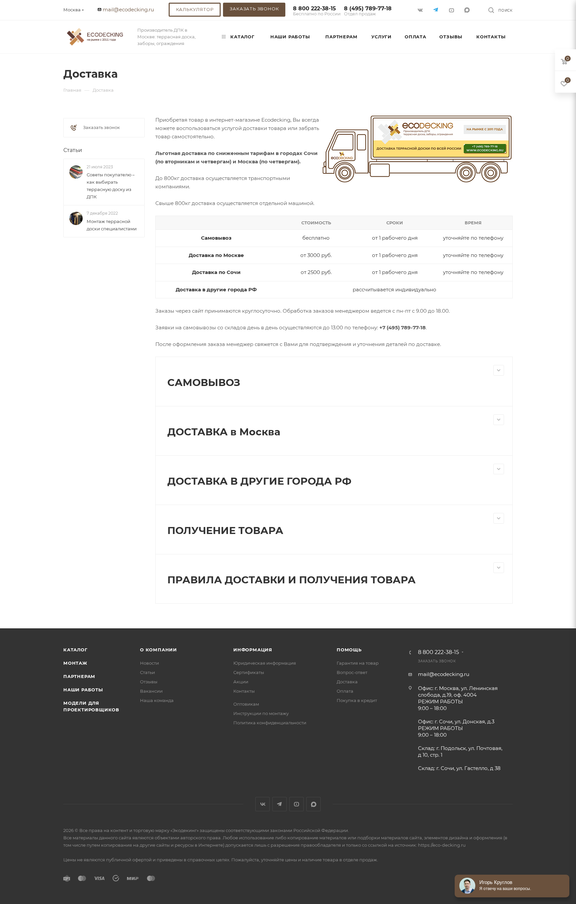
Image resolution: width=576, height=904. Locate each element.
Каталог (75, 649)
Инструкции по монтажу (261, 713)
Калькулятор (195, 9)
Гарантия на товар (358, 663)
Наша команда (157, 700)
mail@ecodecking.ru (128, 9)
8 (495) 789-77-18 (368, 11)
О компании (158, 649)
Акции (240, 681)
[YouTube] (452, 9)
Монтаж (75, 663)
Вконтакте (262, 804)
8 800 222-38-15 (317, 11)
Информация (252, 649)
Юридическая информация (264, 663)
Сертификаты (248, 672)
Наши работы (83, 689)
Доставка (347, 681)
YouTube (296, 804)
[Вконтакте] (421, 9)
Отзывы (148, 681)
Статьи (72, 150)
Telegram (279, 804)
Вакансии (151, 691)
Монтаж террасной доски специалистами (112, 225)
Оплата (345, 691)
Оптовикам (246, 704)
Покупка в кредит (357, 700)
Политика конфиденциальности (269, 722)
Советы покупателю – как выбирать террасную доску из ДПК (111, 185)
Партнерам (79, 676)
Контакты (244, 691)
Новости (149, 663)
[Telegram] (436, 9)
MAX (468, 9)
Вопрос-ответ (352, 672)
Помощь (349, 649)
